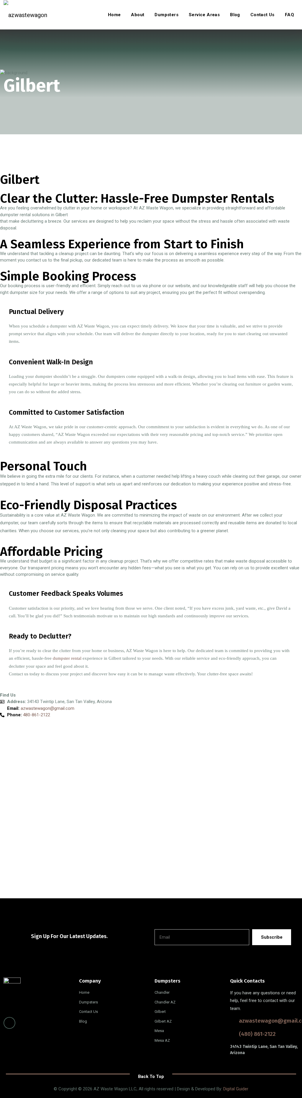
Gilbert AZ (163, 1021)
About (137, 14)
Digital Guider (235, 1089)
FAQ (289, 14)
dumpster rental (68, 658)
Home (114, 14)
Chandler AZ (165, 1002)
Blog (235, 14)
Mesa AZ (162, 1040)
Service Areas (204, 14)
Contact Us (262, 14)
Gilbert (160, 1011)
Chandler (162, 992)
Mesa (159, 1030)
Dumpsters (166, 14)
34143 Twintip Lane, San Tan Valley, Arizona (264, 1049)
